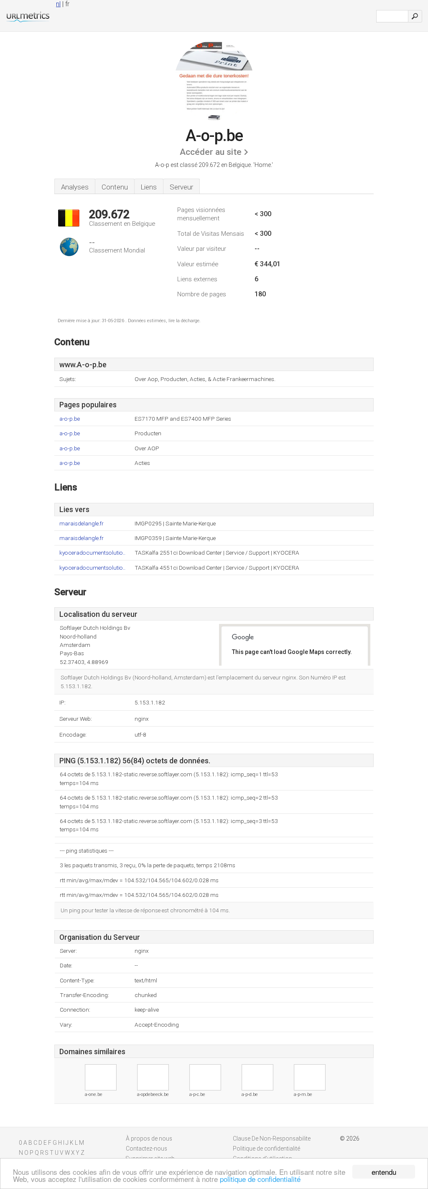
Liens (149, 187)
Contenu (115, 187)
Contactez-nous (146, 1148)
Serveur (181, 187)
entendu (384, 1171)
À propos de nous (149, 1138)
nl (58, 4)
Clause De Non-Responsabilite (272, 1138)
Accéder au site (211, 152)
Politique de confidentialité (266, 1148)
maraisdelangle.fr (81, 523)
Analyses (75, 187)
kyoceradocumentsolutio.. (92, 553)
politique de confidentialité (260, 1179)
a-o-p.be (69, 419)
